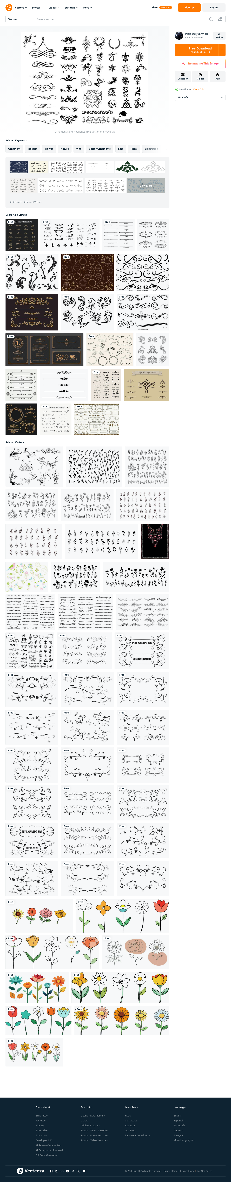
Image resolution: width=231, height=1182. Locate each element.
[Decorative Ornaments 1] (21, 419)
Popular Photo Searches (94, 1135)
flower (49, 148)
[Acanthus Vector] (87, 312)
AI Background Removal (49, 1150)
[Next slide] (164, 149)
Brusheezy (42, 1115)
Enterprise (42, 1130)
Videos (53, 7)
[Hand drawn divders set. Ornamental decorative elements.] (55, 419)
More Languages (183, 1140)
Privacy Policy (187, 1170)
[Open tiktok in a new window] (73, 1171)
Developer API (44, 1140)
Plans (155, 7)
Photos (36, 7)
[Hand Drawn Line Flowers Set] (39, 916)
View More (146, 185)
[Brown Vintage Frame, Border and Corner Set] (96, 419)
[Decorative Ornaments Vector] (153, 235)
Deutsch (178, 1130)
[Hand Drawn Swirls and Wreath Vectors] (110, 349)
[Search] (211, 19)
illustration (151, 148)
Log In (214, 7)
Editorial (70, 7)
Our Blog (130, 1130)
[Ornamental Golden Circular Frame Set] (87, 272)
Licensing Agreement (93, 1115)
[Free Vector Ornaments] (146, 385)
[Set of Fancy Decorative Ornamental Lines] (64, 385)
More (86, 7)
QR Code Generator (47, 1155)
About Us (130, 1125)
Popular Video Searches (94, 1140)
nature (65, 148)
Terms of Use (170, 1170)
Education (41, 1135)
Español (178, 1120)
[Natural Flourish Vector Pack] (34, 466)
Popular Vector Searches (95, 1130)
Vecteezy (40, 1120)
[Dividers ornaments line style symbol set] (106, 385)
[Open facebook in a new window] (51, 1171)
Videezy (40, 1125)
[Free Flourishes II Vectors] (31, 272)
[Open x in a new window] (78, 1171)
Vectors (19, 7)
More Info (183, 97)
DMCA (84, 1120)
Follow (219, 37)
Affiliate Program (90, 1125)
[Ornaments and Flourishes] (29, 650)
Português (180, 1125)
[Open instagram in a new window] (56, 1171)
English (178, 1115)
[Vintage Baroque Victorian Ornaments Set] (152, 349)
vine (78, 148)
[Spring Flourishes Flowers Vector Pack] (26, 577)
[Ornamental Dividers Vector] (142, 272)
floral (134, 148)
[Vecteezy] (8, 7)
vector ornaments (100, 148)
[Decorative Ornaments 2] (21, 385)
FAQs (128, 1115)
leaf (120, 148)
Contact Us (131, 1120)
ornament (14, 148)
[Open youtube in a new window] (84, 1171)
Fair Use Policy (204, 1170)
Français (178, 1135)
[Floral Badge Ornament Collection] (31, 312)
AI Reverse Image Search (50, 1145)
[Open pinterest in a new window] (67, 1171)
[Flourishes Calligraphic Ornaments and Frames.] (118, 235)
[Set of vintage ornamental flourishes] (21, 235)
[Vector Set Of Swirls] (143, 312)
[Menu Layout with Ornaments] (44, 349)
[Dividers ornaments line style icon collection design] (70, 235)
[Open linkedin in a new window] (62, 1171)
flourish (32, 148)
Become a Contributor (137, 1135)
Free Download (200, 50)
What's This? (198, 89)
